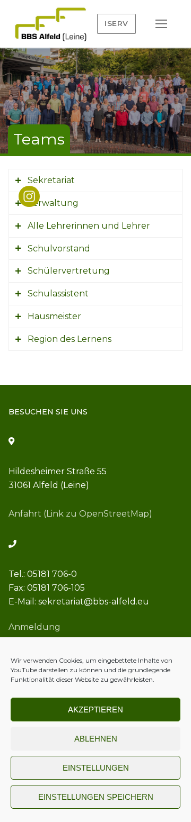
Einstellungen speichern (95, 796)
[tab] (95, 180)
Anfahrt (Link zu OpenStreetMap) (80, 514)
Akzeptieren (95, 709)
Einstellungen (96, 767)
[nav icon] (161, 24)
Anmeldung (34, 627)
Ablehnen (95, 738)
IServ (116, 23)
